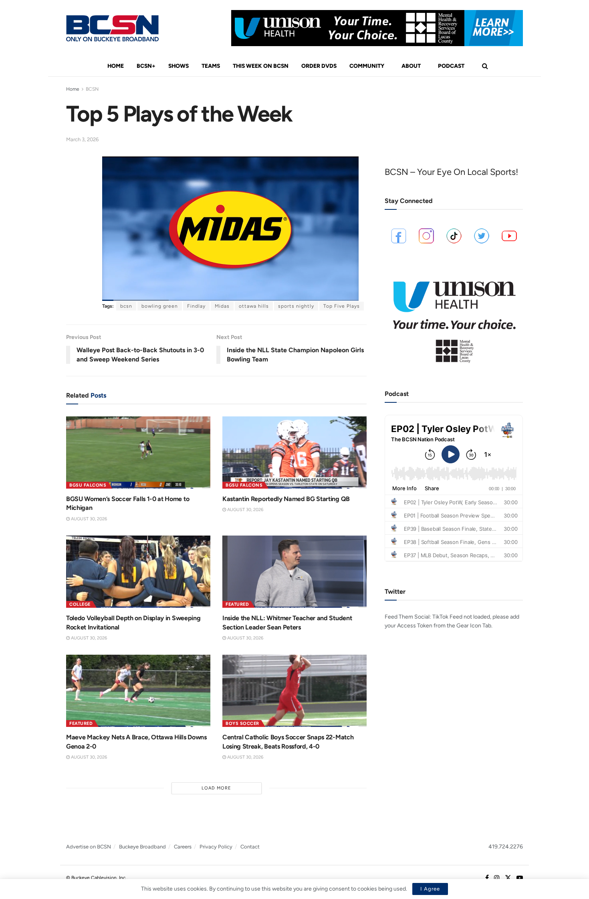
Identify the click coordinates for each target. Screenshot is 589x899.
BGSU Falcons (87, 485)
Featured (237, 604)
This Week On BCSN (260, 66)
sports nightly (296, 306)
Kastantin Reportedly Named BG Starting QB (286, 499)
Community (366, 66)
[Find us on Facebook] (487, 878)
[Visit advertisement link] (377, 28)
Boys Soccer (242, 723)
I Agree (430, 889)
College (80, 604)
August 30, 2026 (88, 519)
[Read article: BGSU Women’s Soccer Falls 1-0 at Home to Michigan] (138, 452)
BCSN (92, 89)
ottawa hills (254, 306)
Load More (216, 788)
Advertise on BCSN (88, 847)
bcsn (126, 306)
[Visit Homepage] (112, 28)
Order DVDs (319, 66)
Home (115, 66)
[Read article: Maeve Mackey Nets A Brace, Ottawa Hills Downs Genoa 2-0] (138, 691)
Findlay (196, 306)
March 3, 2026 (82, 139)
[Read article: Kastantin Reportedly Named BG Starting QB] (294, 452)
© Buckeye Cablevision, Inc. (96, 878)
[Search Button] (485, 66)
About (411, 66)
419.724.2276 (505, 846)
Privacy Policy (216, 847)
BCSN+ (146, 66)
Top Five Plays (341, 306)
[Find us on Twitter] (508, 878)
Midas (222, 306)
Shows (178, 66)
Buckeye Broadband (142, 847)
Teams (211, 66)
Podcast (451, 66)
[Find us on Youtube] (519, 878)
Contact (250, 847)
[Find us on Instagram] (497, 878)
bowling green (159, 306)
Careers (183, 847)
